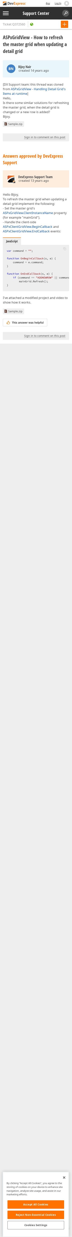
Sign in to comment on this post (44, 137)
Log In (58, 3)
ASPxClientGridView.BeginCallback (27, 227)
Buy (48, 3)
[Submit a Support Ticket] (64, 24)
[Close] (64, 1177)
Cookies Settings (35, 1225)
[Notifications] (66, 3)
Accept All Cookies (35, 1204)
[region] (36, 1204)
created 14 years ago (34, 70)
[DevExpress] (14, 3)
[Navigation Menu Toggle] (6, 13)
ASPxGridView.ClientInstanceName (28, 213)
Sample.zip (15, 124)
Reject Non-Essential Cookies (36, 1215)
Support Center (36, 13)
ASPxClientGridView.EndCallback (26, 231)
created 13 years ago (34, 181)
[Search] (65, 13)
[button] (64, 248)
